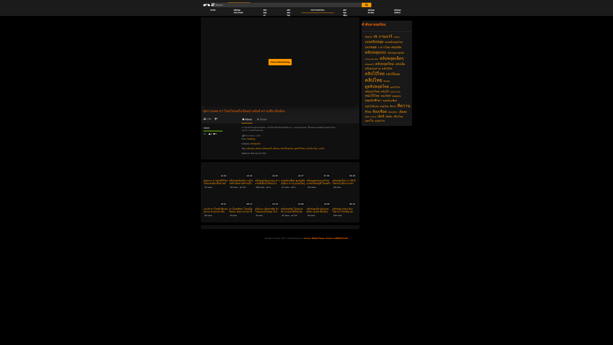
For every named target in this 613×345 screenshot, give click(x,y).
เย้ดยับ (388, 116)
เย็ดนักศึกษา (393, 112)
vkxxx (368, 36)
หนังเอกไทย (372, 91)
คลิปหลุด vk (265, 12)
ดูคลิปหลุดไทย (377, 86)
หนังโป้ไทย (372, 95)
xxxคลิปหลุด (374, 42)
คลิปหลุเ (276, 148)
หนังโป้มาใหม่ (312, 148)
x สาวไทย (384, 47)
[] (366, 5)
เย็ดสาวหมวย (370, 117)
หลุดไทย (384, 106)
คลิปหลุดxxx (375, 52)
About (248, 119)
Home (213, 10)
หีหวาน (403, 105)
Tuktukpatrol (317, 10)
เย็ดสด (403, 111)
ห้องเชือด (380, 112)
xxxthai (397, 37)
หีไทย (368, 111)
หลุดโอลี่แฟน (372, 106)
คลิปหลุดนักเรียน (371, 11)
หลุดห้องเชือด (390, 100)
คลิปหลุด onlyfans (238, 11)
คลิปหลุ (258, 148)
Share (263, 119)
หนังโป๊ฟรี (386, 96)
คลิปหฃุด (250, 148)
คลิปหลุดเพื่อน (345, 12)
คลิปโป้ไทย (375, 73)
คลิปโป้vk (387, 68)
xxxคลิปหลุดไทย (394, 42)
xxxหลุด (371, 47)
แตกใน (321, 148)
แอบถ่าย (380, 120)
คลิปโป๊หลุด (393, 74)
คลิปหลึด (396, 47)
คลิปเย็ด (400, 64)
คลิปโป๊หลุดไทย (286, 148)
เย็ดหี (381, 116)
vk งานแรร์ (382, 36)
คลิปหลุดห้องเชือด (371, 59)
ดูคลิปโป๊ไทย (299, 148)
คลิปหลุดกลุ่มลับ (395, 52)
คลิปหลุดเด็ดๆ (392, 58)
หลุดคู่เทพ (396, 96)
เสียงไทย (398, 116)
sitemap (307, 238)
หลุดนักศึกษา (373, 100)
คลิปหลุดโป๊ (267, 148)
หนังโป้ (385, 91)
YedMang (251, 139)
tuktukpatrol (255, 144)
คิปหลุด (386, 81)
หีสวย (393, 106)
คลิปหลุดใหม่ (384, 64)
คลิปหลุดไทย (288, 12)
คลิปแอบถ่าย (373, 68)
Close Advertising (280, 62)
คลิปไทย (373, 80)
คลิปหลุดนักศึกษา (397, 11)
